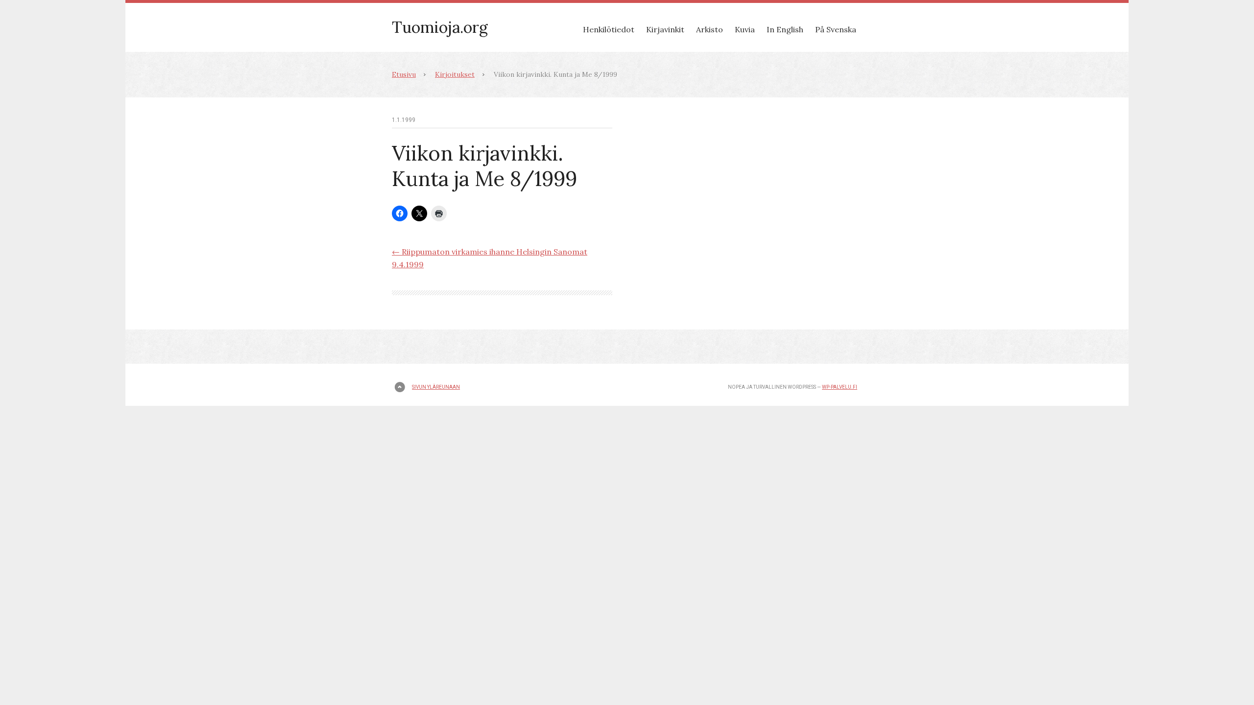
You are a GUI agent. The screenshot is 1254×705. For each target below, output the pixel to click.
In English (785, 29)
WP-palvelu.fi (839, 387)
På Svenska (835, 29)
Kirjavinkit (665, 29)
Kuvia (745, 29)
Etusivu (404, 74)
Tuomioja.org (440, 27)
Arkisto (709, 29)
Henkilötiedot (608, 29)
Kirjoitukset (455, 74)
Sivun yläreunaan (436, 387)
